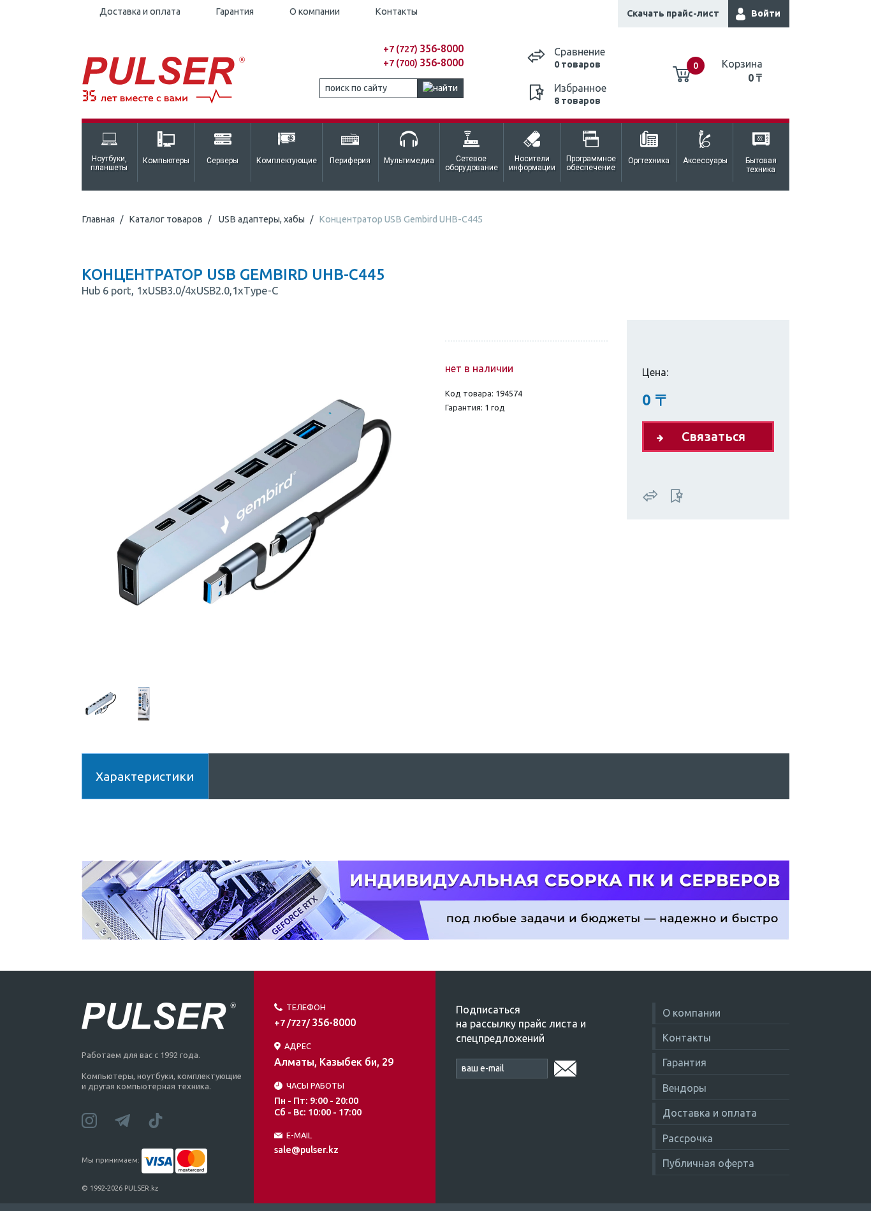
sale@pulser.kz (306, 1150)
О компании (314, 11)
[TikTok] (163, 1119)
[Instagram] (98, 1119)
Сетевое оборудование (471, 163)
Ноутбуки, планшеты (109, 163)
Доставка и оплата (139, 11)
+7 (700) (423, 63)
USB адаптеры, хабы (262, 219)
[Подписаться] (565, 1066)
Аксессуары (705, 160)
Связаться (713, 436)
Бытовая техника (761, 165)
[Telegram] (131, 1119)
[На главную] (170, 81)
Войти (765, 13)
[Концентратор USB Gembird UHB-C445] (254, 501)
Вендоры (684, 1088)
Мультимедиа (409, 160)
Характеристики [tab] (145, 776)
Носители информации (532, 163)
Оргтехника (649, 160)
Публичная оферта (708, 1163)
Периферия (350, 160)
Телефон (306, 1007)
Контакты (396, 11)
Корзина (742, 70)
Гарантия (235, 11)
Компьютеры (166, 160)
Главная (98, 219)
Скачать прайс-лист (673, 13)
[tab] (101, 702)
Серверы (222, 160)
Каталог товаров (166, 219)
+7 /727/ (315, 1023)
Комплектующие (286, 160)
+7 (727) (423, 49)
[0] (682, 69)
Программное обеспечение (591, 163)
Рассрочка (687, 1138)
